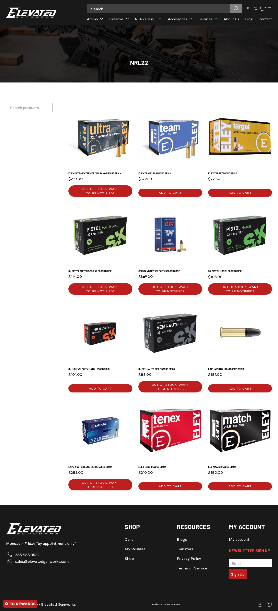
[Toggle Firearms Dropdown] (127, 18)
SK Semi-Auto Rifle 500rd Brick (156, 369)
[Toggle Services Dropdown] (216, 18)
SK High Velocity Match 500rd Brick (89, 369)
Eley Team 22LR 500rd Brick (154, 173)
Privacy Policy (189, 558)
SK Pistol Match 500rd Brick (225, 271)
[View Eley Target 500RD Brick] (240, 136)
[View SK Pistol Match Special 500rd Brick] (100, 234)
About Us (231, 18)
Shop (129, 558)
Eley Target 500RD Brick (222, 173)
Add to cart (170, 193)
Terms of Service (192, 567)
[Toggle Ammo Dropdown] (101, 18)
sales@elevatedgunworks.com (42, 561)
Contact (265, 18)
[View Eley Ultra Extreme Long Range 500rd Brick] (100, 136)
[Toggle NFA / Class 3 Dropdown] (160, 18)
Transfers (185, 548)
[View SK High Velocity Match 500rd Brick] (100, 332)
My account (239, 539)
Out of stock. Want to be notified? (100, 191)
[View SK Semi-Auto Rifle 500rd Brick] (170, 332)
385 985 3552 (27, 554)
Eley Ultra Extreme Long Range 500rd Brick (94, 173)
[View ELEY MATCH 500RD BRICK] (240, 429)
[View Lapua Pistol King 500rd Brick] (240, 332)
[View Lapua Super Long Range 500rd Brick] (100, 429)
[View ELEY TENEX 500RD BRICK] (170, 429)
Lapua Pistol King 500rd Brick (226, 369)
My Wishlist (135, 548)
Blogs (182, 539)
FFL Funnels (173, 604)
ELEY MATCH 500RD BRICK (222, 466)
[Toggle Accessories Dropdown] (191, 18)
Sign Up (238, 574)
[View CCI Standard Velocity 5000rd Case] (170, 234)
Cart (129, 539)
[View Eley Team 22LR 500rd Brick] (170, 136)
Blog (249, 18)
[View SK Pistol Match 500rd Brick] (240, 234)
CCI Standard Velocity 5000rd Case (159, 271)
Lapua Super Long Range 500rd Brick (90, 466)
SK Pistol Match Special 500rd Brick (90, 271)
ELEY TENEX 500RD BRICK (152, 466)
